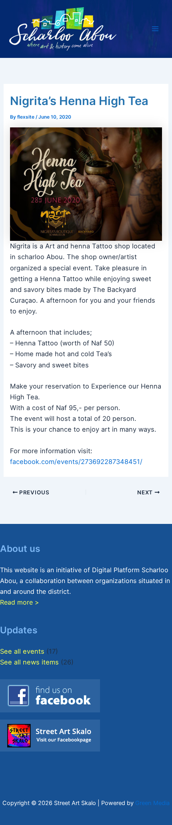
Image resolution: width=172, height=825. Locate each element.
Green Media (152, 803)
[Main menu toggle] (155, 29)
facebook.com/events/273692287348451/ (76, 462)
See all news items (29, 662)
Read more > (19, 602)
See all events (22, 651)
